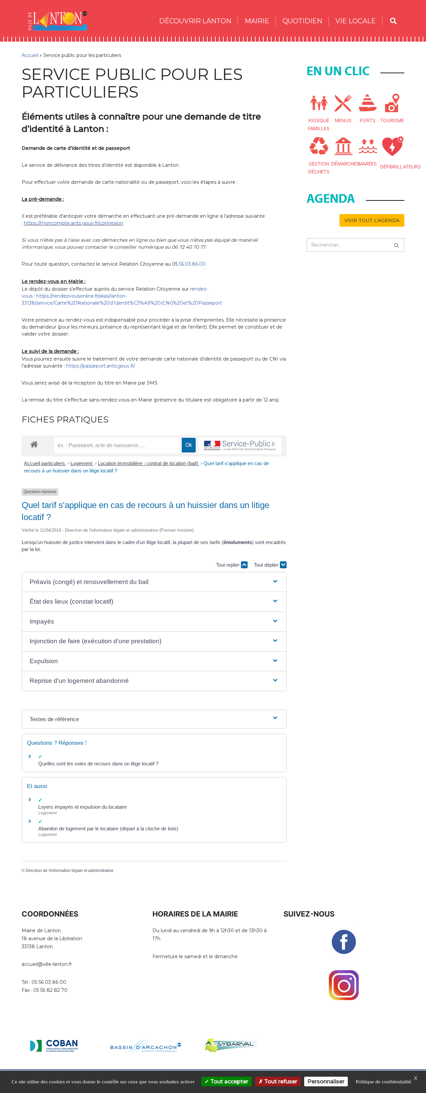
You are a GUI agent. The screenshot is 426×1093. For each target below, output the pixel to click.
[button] (154, 582)
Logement (82, 463)
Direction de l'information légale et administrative (69, 870)
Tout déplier (267, 565)
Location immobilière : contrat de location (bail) (148, 463)
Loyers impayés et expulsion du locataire (82, 807)
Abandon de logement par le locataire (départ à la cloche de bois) (108, 828)
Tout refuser (280, 1081)
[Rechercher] (396, 245)
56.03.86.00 (192, 264)
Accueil (30, 55)
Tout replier (228, 565)
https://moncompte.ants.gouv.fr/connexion (73, 223)
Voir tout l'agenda (371, 220)
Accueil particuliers (45, 463)
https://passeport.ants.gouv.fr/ (100, 366)
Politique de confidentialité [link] (383, 1081)
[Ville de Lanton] (61, 21)
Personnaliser (326, 1081)
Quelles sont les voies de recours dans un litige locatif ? (98, 763)
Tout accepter (228, 1081)
